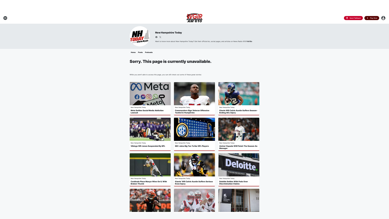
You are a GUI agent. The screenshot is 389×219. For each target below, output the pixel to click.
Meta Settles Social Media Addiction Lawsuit (147, 111)
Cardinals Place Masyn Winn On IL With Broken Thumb (149, 182)
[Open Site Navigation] (5, 18)
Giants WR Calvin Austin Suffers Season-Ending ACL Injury (238, 111)
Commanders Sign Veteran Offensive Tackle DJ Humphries (192, 111)
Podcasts (149, 52)
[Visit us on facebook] (156, 37)
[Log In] (383, 18)
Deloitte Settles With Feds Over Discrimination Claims (233, 182)
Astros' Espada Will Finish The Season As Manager (238, 147)
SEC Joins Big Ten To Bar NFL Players (192, 146)
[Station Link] (195, 18)
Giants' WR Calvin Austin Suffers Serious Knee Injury (194, 182)
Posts (140, 52)
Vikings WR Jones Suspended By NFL (148, 146)
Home (133, 52)
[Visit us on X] (160, 37)
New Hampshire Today (168, 32)
